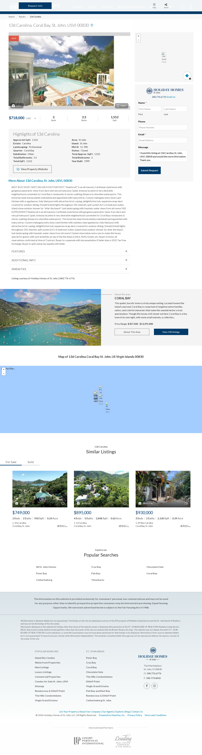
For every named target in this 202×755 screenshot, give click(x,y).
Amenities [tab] (19, 269)
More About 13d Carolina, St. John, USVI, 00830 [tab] (40, 180)
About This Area (132, 331)
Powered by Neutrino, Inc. (112, 715)
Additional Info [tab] (23, 260)
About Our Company (89, 711)
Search (12, 17)
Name (142, 102)
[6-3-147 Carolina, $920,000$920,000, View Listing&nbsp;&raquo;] (101, 390)
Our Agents (108, 711)
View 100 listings (171, 331)
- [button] (138, 40)
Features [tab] (18, 251)
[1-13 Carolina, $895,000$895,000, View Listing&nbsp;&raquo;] (96, 397)
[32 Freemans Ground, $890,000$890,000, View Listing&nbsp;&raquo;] (107, 407)
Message (143, 147)
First (140, 114)
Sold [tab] (31, 462)
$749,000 (21, 512)
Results (22, 17)
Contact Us (137, 711)
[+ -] (164, 57)
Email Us (171, 96)
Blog (127, 711)
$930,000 (144, 512)
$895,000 (82, 512)
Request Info (35, 5)
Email (142, 134)
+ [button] (138, 36)
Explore (119, 711)
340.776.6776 (159, 96)
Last (166, 114)
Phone (141, 121)
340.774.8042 (153, 678)
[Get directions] (187, 75)
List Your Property (68, 711)
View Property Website (34, 169)
